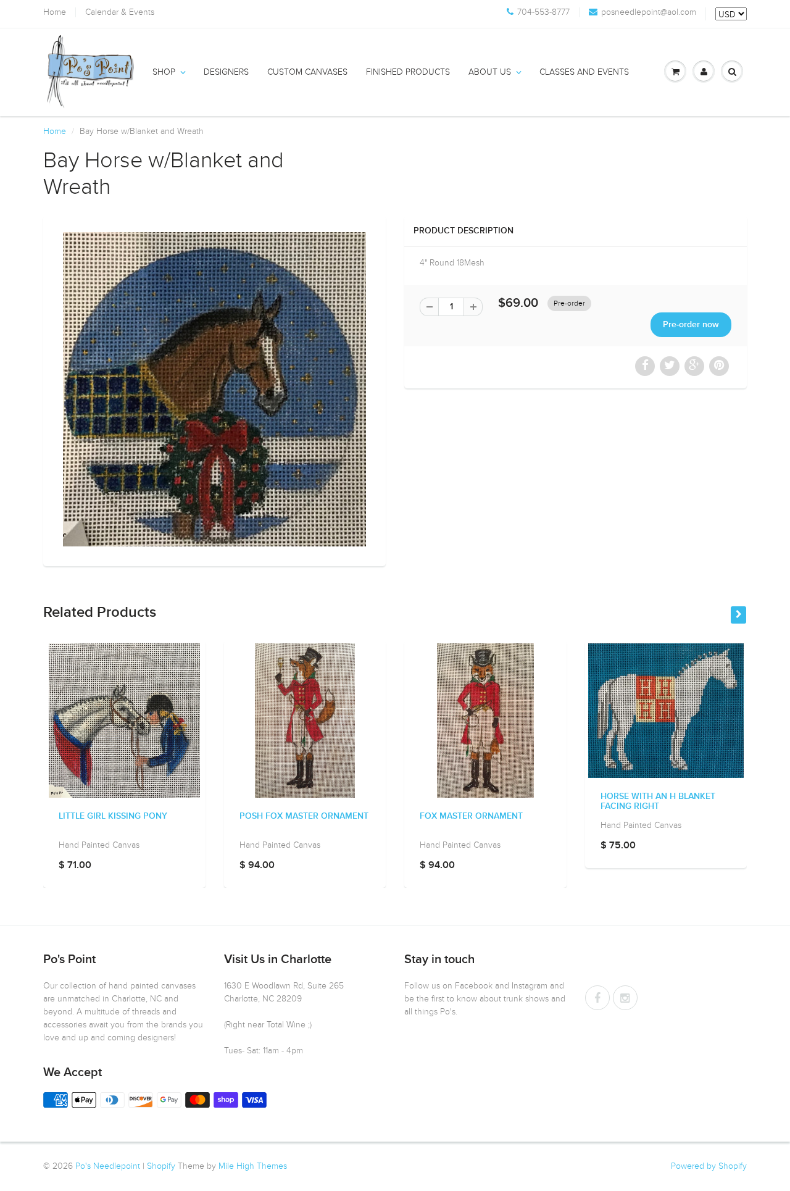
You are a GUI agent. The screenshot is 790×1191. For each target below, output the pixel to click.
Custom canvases (307, 72)
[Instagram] (625, 997)
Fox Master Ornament (471, 816)
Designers (226, 72)
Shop (163, 72)
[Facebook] (597, 997)
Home (54, 12)
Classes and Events (584, 72)
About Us (489, 72)
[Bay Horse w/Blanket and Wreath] (214, 389)
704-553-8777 (543, 12)
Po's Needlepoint (107, 1166)
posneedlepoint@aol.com (648, 12)
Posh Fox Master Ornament (303, 816)
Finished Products (408, 72)
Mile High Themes (252, 1166)
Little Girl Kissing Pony (113, 816)
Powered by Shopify (709, 1166)
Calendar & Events (119, 12)
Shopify (161, 1166)
